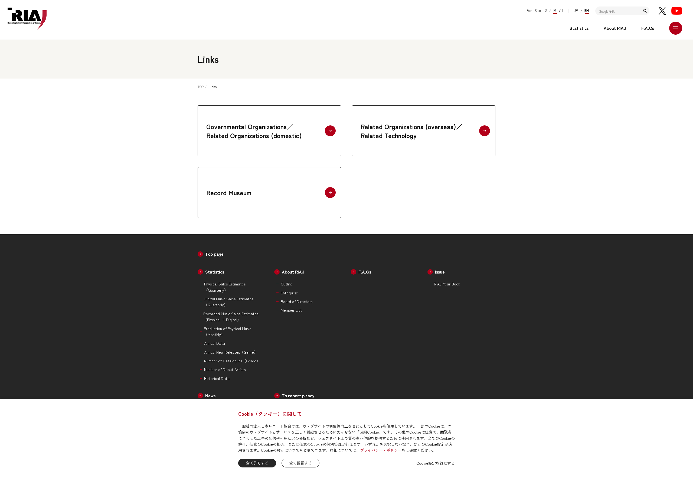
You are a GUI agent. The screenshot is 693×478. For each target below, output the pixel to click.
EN (586, 10)
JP (576, 10)
